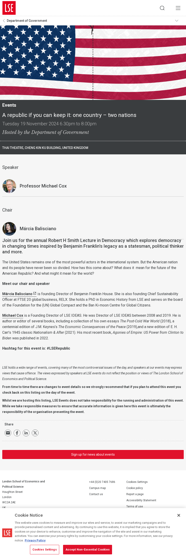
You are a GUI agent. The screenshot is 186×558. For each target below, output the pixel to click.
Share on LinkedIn (26, 433)
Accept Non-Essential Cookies (88, 549)
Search (162, 8)
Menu (178, 8)
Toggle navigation (179, 20)
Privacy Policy (35, 540)
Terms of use (134, 506)
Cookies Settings (137, 482)
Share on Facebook (17, 433)
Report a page (135, 494)
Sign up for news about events (93, 454)
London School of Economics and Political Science (9, 8)
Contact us (96, 494)
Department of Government (27, 20)
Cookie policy (134, 488)
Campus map (97, 488)
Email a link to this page (8, 433)
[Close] (179, 515)
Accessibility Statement (141, 500)
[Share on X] (35, 433)
